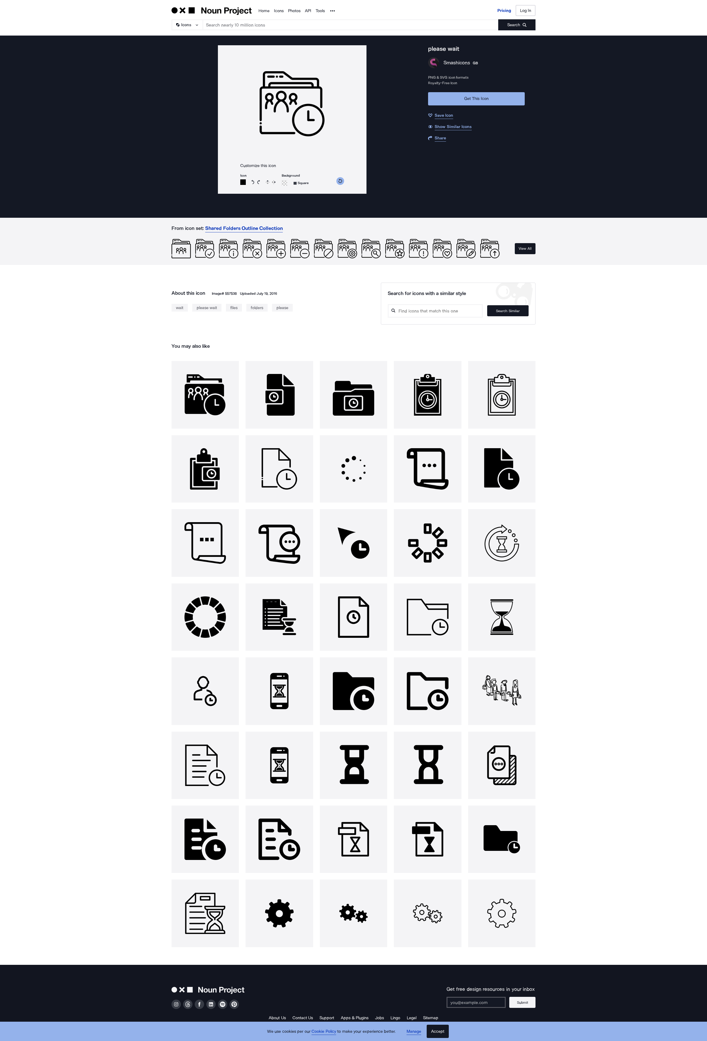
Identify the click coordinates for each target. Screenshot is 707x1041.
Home (264, 10)
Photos (294, 10)
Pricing (504, 10)
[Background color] (284, 183)
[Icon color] (243, 182)
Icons (279, 10)
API (308, 10)
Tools (320, 10)
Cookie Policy (324, 1031)
